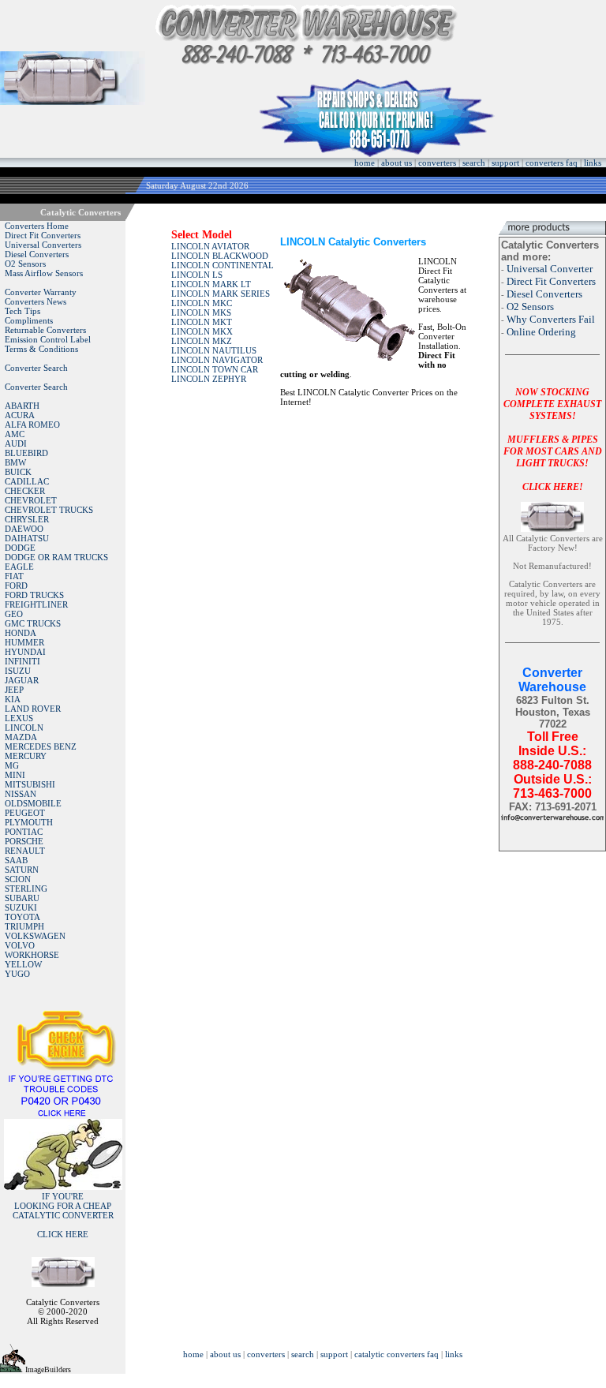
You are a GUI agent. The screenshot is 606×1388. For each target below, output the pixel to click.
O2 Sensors (25, 263)
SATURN (22, 869)
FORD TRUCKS (34, 595)
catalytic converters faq (396, 1354)
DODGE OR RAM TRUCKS (56, 557)
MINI (15, 775)
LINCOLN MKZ (201, 341)
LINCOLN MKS (201, 312)
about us (396, 162)
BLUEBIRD (26, 453)
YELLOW (23, 964)
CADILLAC (27, 481)
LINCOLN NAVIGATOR (217, 360)
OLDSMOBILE (33, 803)
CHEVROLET (31, 500)
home (364, 162)
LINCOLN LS (197, 274)
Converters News (35, 301)
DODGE (20, 547)
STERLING (26, 888)
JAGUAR (22, 680)
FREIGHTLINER (36, 604)
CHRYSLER (27, 519)
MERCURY (26, 756)
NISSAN (20, 794)
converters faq (552, 162)
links (592, 162)
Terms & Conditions (41, 349)
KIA (13, 699)
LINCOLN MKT (201, 322)
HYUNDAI (25, 652)
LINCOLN (24, 727)
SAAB (16, 860)
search (473, 162)
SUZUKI (21, 907)
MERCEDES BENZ (41, 746)
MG (12, 765)
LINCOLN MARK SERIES (220, 293)
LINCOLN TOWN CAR (214, 369)
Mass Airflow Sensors (44, 273)
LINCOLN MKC (201, 303)
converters (437, 162)
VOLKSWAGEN (35, 936)
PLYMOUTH (29, 822)
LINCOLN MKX (202, 331)
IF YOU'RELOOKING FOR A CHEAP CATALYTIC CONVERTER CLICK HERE (63, 1215)
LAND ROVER (33, 708)
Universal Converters (43, 244)
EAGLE (19, 566)
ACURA (20, 415)
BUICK (18, 472)
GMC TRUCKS (33, 623)
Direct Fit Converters (42, 235)
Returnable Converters (45, 330)
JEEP (14, 689)
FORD (16, 585)
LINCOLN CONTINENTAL (222, 265)
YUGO (17, 973)
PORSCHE (24, 841)
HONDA (20, 633)
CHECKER (25, 491)
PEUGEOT (25, 812)
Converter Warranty (41, 292)
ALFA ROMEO (32, 424)
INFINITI (22, 661)
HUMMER (24, 642)
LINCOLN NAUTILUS (213, 350)
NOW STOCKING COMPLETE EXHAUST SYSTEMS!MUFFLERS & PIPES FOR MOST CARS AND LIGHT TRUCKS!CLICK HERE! (552, 439)
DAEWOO (24, 528)
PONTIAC (24, 831)
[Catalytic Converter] (63, 1114)
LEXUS (19, 718)
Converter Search (36, 367)
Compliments (29, 320)
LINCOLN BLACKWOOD (219, 255)
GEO (14, 614)
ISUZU (18, 670)
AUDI (16, 443)
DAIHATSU (27, 538)
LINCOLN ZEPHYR (208, 378)
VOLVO (20, 945)
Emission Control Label (48, 339)
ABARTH (22, 405)
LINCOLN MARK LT (211, 284)
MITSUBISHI (30, 784)
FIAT (14, 576)
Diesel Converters (37, 254)
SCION (18, 879)
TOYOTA (22, 917)
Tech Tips (22, 311)
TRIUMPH (24, 926)
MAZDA (21, 737)
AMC (14, 434)
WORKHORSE (32, 955)
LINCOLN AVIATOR (210, 246)
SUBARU (22, 898)
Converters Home (37, 225)
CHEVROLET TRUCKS (49, 509)
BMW (15, 462)
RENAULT (25, 850)
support (505, 162)
